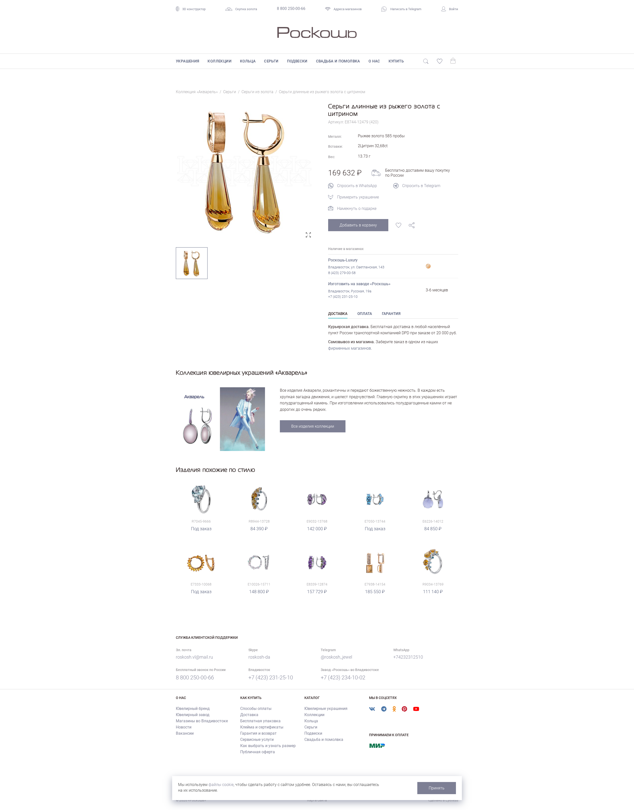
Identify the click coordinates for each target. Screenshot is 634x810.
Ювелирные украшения (325, 708)
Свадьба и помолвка (338, 61)
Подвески (297, 61)
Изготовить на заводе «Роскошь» (359, 283)
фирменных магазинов (349, 348)
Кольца (248, 61)
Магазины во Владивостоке (202, 721)
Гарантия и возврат (258, 733)
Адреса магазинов (348, 9)
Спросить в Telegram (421, 185)
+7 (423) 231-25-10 (343, 297)
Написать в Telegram (405, 9)
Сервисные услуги (257, 739)
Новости (183, 727)
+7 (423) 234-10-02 (343, 677)
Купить (396, 61)
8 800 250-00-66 (291, 8)
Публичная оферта (257, 752)
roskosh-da (259, 657)
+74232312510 (408, 657)
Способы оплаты (255, 708)
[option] (244, 171)
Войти (453, 9)
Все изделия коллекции (312, 426)
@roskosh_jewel (336, 657)
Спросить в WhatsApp (357, 185)
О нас (374, 61)
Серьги (271, 61)
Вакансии (185, 733)
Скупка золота (246, 9)
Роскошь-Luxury (343, 260)
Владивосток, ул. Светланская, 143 (356, 267)
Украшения (187, 61)
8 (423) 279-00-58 (342, 273)
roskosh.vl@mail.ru (194, 657)
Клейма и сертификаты (261, 727)
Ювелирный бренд (193, 708)
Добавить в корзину (358, 225)
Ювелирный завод (193, 714)
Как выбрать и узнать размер (268, 745)
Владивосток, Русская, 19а (349, 291)
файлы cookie (221, 784)
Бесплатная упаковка (260, 721)
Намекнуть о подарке (356, 208)
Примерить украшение (358, 197)
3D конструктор (194, 9)
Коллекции (220, 61)
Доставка (249, 714)
